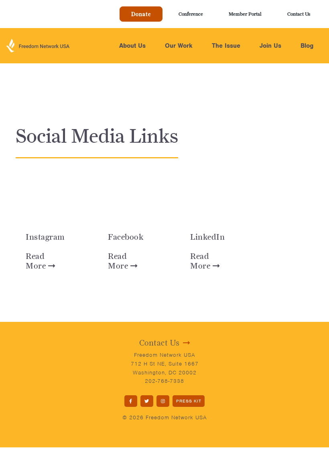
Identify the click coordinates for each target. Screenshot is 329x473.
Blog (307, 46)
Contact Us (298, 14)
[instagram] (162, 401)
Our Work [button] (179, 46)
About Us (132, 46)
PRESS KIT (188, 401)
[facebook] (130, 401)
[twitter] (146, 401)
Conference (191, 14)
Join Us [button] (270, 46)
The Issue (226, 46)
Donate (141, 14)
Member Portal (245, 14)
